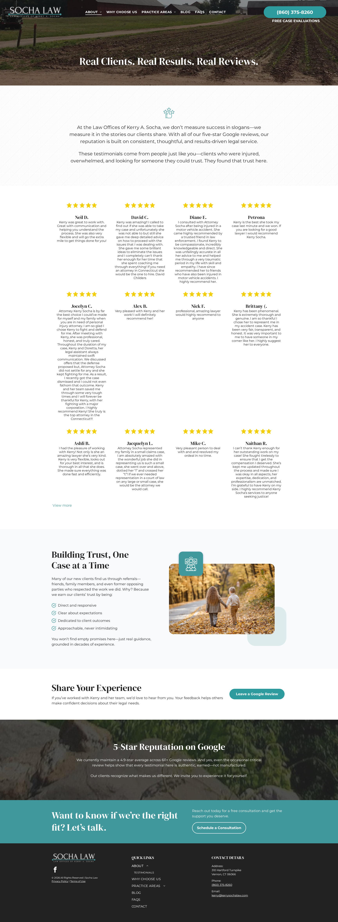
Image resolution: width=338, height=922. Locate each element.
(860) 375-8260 (222, 885)
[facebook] (55, 870)
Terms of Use (77, 881)
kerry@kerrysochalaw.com (230, 895)
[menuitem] (93, 12)
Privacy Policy (60, 881)
